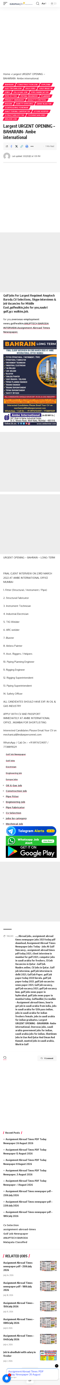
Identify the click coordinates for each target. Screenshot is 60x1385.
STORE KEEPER (41, 111)
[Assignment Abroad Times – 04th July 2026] (48, 1339)
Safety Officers (24, 104)
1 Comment (48, 1058)
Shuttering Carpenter (17, 111)
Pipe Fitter (11, 96)
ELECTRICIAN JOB (13, 88)
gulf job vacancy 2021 (26, 988)
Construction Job (28, 85)
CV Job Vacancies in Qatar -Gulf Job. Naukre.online (34, 964)
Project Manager (14, 100)
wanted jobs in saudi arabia (39, 1040)
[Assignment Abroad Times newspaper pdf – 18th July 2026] (48, 1286)
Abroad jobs (24, 936)
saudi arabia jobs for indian (30, 1033)
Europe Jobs (12, 779)
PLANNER (45, 96)
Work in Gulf (21, 1044)
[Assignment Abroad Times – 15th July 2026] (48, 1306)
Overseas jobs (38, 1026)
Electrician (11, 767)
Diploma (46, 85)
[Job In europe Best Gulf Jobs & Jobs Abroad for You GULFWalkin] (22, 3)
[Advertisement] (30, 38)
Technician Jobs (37, 115)
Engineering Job (14, 773)
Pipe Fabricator (40, 92)
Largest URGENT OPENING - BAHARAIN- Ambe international (35, 1023)
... (16, 936)
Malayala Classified (15, 1242)
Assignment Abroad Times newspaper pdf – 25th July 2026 (17, 1266)
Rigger (8, 104)
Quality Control (37, 100)
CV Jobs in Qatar (40, 967)
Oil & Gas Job (21, 92)
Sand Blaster (44, 104)
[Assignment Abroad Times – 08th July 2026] (48, 1322)
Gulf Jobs (31, 88)
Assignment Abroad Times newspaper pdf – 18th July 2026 (17, 1286)
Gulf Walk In (45, 88)
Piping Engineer (29, 96)
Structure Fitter (14, 115)
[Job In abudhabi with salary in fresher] (48, 1355)
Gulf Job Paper (35, 974)
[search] (37, 3)
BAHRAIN (9, 85)
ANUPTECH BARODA (15, 1237)
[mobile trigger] (6, 3)
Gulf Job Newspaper (16, 754)
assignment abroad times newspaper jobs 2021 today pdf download (35, 939)
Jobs (7, 92)
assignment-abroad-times (19, 1229)
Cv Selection (11, 1225)
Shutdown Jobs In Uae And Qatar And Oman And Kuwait (36, 1037)
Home (6, 74)
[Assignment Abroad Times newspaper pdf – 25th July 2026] (48, 1266)
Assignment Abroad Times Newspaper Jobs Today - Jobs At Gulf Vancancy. (35, 946)
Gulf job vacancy (43, 985)
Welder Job (11, 119)
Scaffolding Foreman (16, 108)
